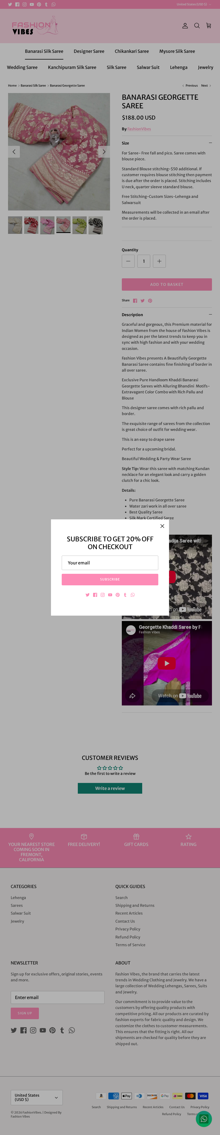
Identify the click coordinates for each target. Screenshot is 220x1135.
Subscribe (110, 579)
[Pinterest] (118, 595)
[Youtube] (110, 595)
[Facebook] (95, 595)
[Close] (162, 526)
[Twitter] (88, 595)
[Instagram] (103, 595)
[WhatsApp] (133, 595)
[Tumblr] (125, 595)
